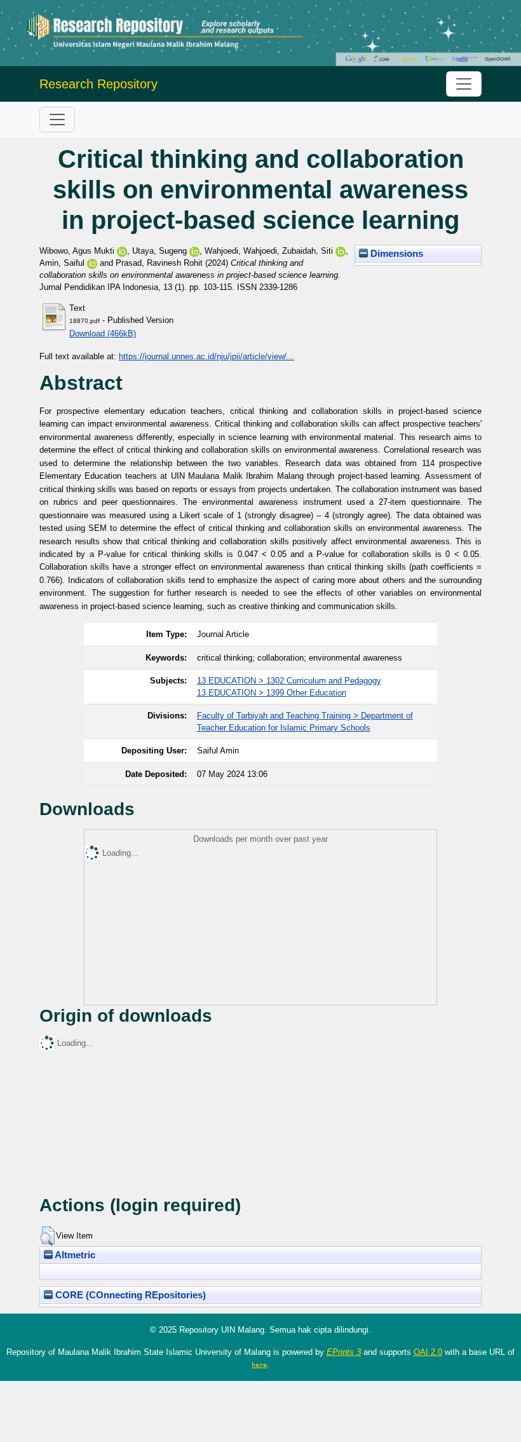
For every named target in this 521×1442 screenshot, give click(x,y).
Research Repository (98, 84)
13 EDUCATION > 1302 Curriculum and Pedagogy (289, 680)
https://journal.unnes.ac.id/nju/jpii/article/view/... (206, 356)
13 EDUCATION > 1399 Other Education (271, 692)
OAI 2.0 (428, 1352)
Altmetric (74, 1255)
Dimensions (395, 254)
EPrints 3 (344, 1352)
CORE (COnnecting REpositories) (129, 1295)
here (259, 1364)
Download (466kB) (102, 333)
